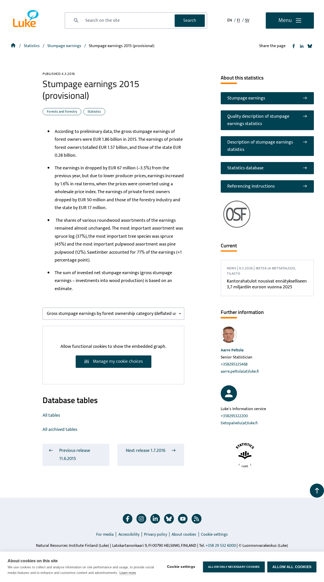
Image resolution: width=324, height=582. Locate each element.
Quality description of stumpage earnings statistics (258, 120)
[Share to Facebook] (294, 46)
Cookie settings (214, 534)
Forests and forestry (62, 111)
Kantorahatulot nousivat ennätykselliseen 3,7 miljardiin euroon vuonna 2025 (267, 284)
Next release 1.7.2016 (145, 450)
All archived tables (60, 429)
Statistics (32, 46)
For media (105, 534)
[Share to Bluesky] (310, 46)
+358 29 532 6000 (221, 545)
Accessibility (128, 534)
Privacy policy (155, 534)
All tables (51, 415)
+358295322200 (234, 416)
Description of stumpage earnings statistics (260, 145)
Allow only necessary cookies (234, 566)
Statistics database (245, 168)
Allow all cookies (291, 567)
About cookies (184, 534)
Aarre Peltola (232, 350)
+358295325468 (234, 364)
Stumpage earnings (246, 98)
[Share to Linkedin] (302, 46)
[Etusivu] (13, 46)
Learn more (127, 573)
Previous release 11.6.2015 (74, 455)
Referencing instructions (251, 186)
